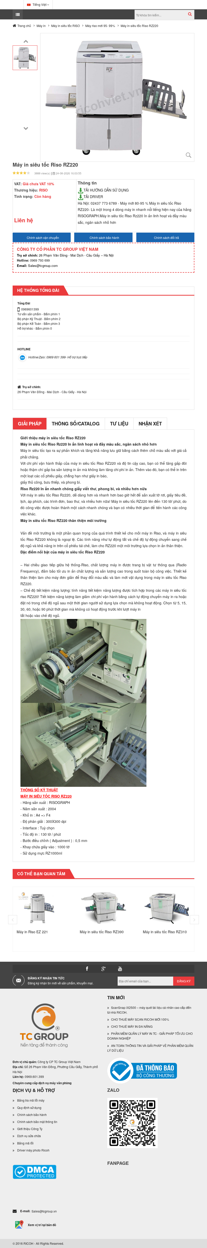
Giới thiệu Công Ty (29, 1129)
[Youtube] (120, 969)
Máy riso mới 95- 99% (100, 25)
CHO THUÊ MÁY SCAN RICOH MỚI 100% (140, 1019)
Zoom (188, 155)
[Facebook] (87, 969)
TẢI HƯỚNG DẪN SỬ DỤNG (106, 190)
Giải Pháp (29, 423)
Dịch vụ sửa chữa (29, 1136)
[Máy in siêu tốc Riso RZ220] (25, 57)
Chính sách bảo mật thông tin (37, 1121)
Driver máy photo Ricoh (33, 1150)
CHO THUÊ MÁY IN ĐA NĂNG (131, 1026)
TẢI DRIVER (93, 196)
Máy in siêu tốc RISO (65, 25)
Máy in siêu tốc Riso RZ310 (165, 931)
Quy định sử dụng (29, 1107)
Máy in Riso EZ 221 (32, 931)
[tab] (30, 423)
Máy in (41, 25)
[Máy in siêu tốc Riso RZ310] (166, 908)
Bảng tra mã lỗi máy (30, 1100)
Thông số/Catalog (76, 423)
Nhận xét (150, 423)
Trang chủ (24, 25)
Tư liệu (119, 423)
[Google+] (103, 969)
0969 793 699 (33, 260)
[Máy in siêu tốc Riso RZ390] (103, 908)
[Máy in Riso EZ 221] (40, 908)
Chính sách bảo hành (32, 1114)
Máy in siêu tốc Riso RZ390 (102, 931)
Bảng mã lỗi (25, 1143)
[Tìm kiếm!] (190, 14)
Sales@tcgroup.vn (44, 1211)
